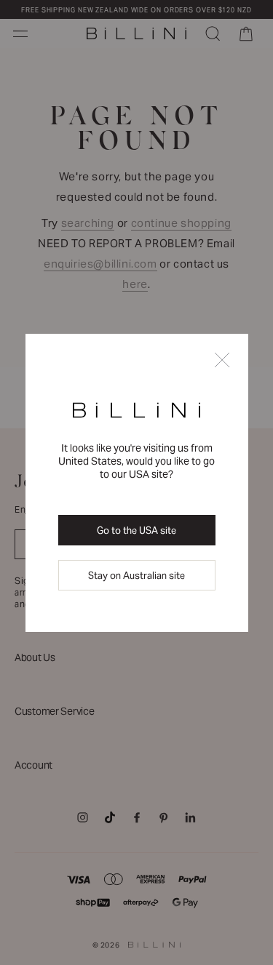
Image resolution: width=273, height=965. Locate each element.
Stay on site (136, 575)
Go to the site (136, 530)
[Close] (222, 361)
